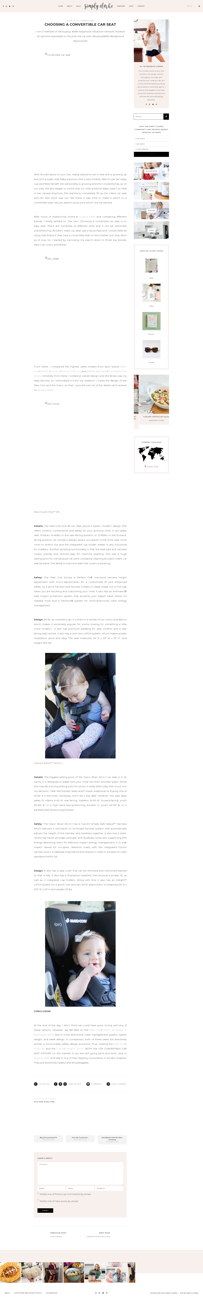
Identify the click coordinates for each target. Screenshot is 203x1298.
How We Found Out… (80, 1137)
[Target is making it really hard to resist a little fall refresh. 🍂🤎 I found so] (31, 1272)
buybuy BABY (87, 216)
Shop (131, 6)
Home (60, 6)
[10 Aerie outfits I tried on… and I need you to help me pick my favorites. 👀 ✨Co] (52, 1272)
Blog (78, 6)
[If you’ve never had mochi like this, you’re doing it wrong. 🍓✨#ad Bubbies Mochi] (95, 1272)
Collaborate (51, 1293)
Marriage (121, 6)
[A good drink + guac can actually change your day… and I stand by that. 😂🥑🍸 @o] (74, 1272)
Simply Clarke (99, 6)
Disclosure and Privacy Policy (28, 1293)
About (69, 6)
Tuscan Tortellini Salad (151, 417)
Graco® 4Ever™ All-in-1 (66, 371)
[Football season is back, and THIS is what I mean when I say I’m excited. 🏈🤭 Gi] (10, 1272)
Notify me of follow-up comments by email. (65, 1194)
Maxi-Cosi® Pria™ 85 (46, 512)
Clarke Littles (73, 21)
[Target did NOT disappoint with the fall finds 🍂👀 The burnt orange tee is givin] (116, 1272)
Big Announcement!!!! (48, 1137)
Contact (141, 6)
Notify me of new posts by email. (59, 1201)
